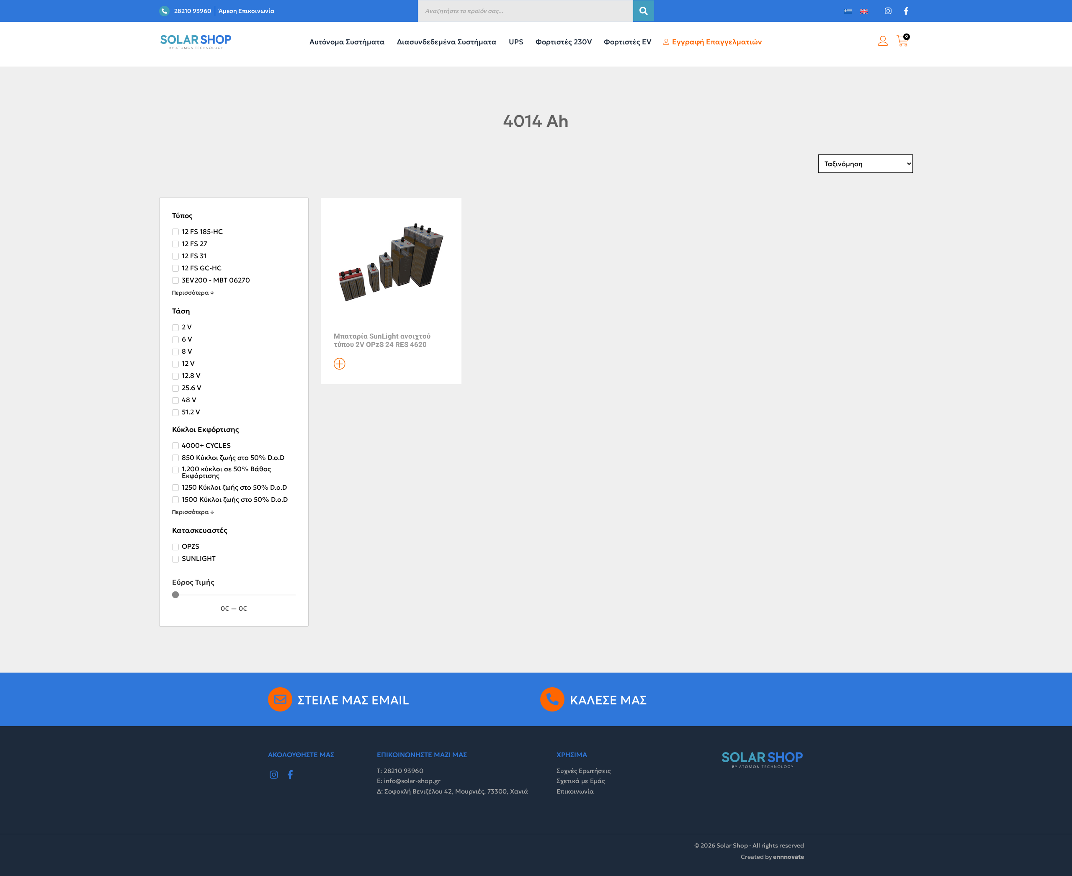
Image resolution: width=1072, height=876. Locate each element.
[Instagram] (273, 774)
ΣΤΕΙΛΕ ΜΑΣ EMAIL (353, 700)
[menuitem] (848, 11)
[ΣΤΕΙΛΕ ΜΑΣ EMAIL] (280, 699)
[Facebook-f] (290, 774)
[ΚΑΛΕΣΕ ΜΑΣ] (552, 699)
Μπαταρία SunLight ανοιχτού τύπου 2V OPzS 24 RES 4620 (382, 340)
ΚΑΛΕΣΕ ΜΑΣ (608, 700)
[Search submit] (643, 10)
